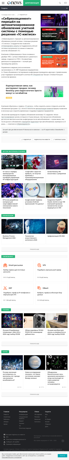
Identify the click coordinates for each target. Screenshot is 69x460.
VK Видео (48, 419)
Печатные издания (25, 428)
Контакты (37, 422)
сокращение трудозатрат (30, 122)
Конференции (23, 414)
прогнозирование (7, 117)
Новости (6, 414)
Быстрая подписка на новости (15, 434)
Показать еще (34, 249)
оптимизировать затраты (10, 46)
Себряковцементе (23, 124)
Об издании (38, 414)
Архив (5, 424)
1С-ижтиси (28, 106)
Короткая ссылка (60, 139)
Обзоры (6, 422)
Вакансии (37, 419)
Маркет (21, 421)
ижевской (50, 109)
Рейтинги (6, 419)
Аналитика (7, 417)
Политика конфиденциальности (16, 439)
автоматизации (41, 109)
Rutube (47, 422)
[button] (60, 3)
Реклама (37, 417)
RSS (7, 437)
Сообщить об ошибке (12, 442)
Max (46, 414)
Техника (21, 423)
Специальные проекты (23, 417)
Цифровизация (32, 3)
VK (46, 417)
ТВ (20, 426)
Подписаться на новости (42, 139)
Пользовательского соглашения (11, 457)
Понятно (62, 456)
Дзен (46, 426)
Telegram (48, 424)
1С (19, 109)
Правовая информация (13, 444)
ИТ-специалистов (37, 75)
